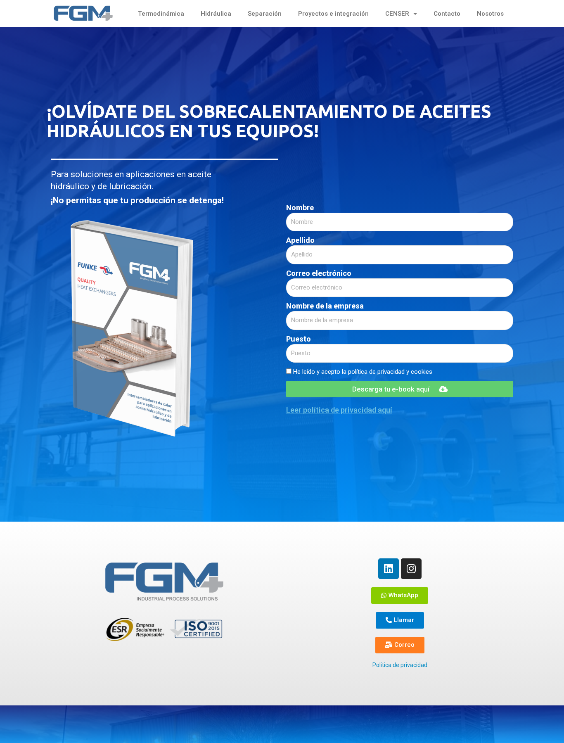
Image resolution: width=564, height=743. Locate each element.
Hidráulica (216, 13)
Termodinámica (161, 13)
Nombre (300, 207)
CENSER (397, 13)
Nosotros (490, 13)
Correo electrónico (318, 273)
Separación (265, 13)
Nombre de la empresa (325, 305)
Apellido (300, 240)
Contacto (447, 13)
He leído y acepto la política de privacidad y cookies (362, 371)
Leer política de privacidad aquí (339, 410)
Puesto (298, 339)
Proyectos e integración (333, 13)
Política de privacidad (399, 665)
